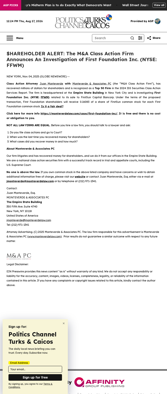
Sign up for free (35, 377)
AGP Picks (10, 5)
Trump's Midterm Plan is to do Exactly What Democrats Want (65, 5)
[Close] (63, 323)
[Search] (132, 38)
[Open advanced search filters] (140, 38)
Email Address (19, 362)
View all (159, 5)
